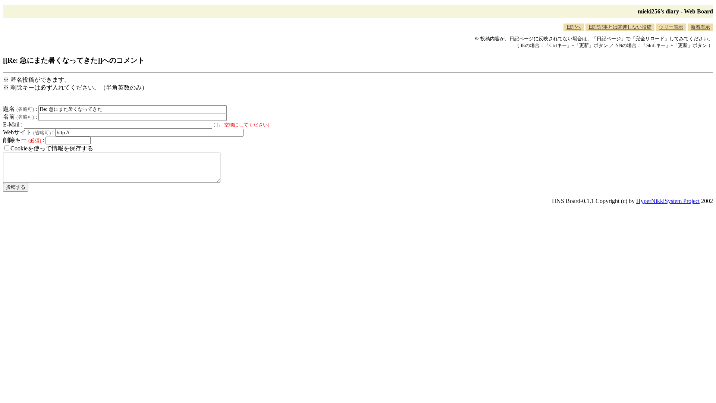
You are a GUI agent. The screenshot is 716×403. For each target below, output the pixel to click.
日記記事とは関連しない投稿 (619, 27)
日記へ (573, 27)
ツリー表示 (671, 27)
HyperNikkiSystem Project (668, 201)
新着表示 (700, 27)
